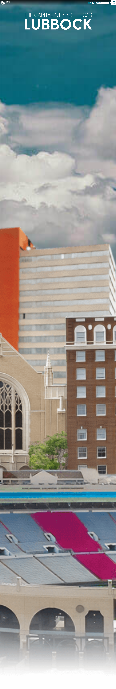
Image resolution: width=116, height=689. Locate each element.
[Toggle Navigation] (113, 2)
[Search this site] (102, 2)
